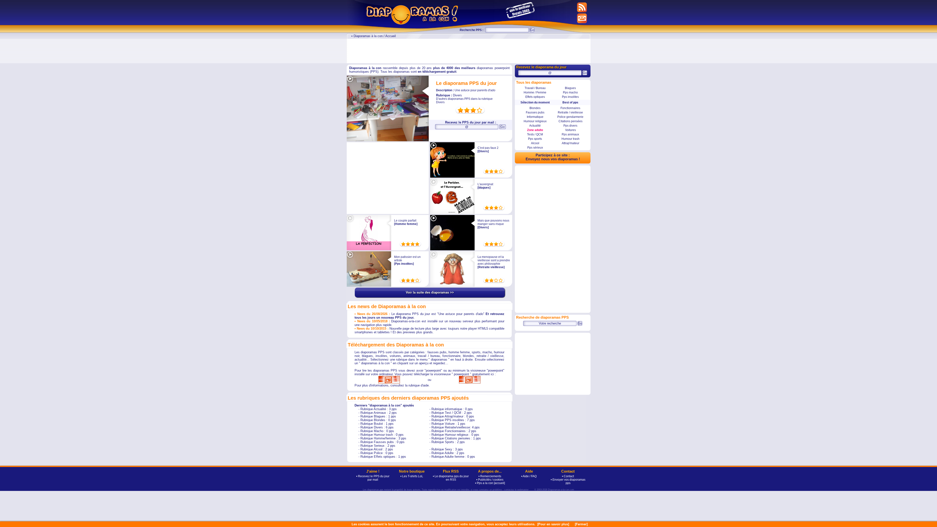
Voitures (570, 130)
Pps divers (570, 125)
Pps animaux (570, 134)
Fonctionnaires (570, 108)
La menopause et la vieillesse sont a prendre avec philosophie (494, 260)
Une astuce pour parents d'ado (465, 90)
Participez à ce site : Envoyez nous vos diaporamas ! (553, 157)
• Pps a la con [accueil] (490, 483)
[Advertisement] (468, 51)
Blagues (570, 88)
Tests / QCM (535, 134)
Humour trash (570, 139)
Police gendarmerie (570, 117)
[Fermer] (581, 524)
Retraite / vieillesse (570, 112)
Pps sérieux (535, 147)
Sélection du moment (535, 102)
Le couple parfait (405, 220)
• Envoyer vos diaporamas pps (568, 481)
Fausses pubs (535, 112)
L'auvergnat (485, 184)
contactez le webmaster (516, 489)
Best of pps (570, 102)
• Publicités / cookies (489, 479)
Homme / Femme (535, 92)
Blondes (535, 108)
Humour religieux (535, 121)
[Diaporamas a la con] (461, 13)
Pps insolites (570, 97)
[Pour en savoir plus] (553, 524)
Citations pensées (570, 121)
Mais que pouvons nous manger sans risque (493, 222)
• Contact (568, 476)
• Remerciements (490, 476)
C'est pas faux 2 (488, 148)
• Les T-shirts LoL (411, 476)
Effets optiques (535, 97)
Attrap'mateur (570, 143)
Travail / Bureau (535, 88)
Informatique (535, 117)
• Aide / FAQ (529, 476)
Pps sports (535, 139)
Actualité (535, 125)
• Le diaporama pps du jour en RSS (451, 478)
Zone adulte (535, 130)
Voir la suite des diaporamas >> (430, 292)
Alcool (535, 143)
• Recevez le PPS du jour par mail (372, 478)
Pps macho (570, 92)
